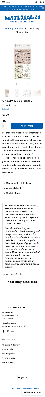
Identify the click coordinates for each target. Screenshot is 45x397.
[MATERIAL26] (22, 19)
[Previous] (17, 84)
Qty (4, 120)
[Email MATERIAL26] (12, 331)
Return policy (8, 349)
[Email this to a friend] (25, 274)
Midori (5, 109)
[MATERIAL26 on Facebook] (3, 331)
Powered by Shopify (31, 389)
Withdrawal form (32, 392)
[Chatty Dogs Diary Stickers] (22, 61)
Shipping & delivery (11, 345)
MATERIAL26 (17, 389)
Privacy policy (8, 353)
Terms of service (10, 358)
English (22, 377)
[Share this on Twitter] (11, 274)
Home (8, 28)
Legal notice (8, 362)
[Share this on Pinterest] (20, 274)
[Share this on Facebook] (16, 274)
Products (19, 28)
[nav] (6, 2)
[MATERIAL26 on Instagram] (8, 331)
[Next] (27, 84)
